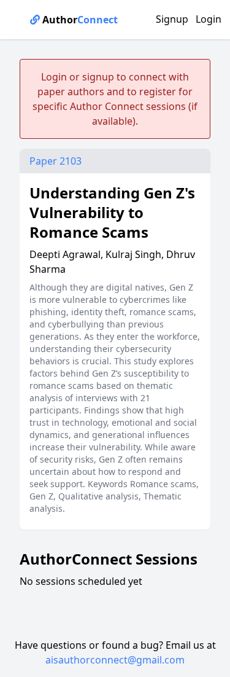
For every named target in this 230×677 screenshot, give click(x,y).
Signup (172, 19)
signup (98, 77)
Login (208, 19)
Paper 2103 (55, 161)
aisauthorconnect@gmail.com (115, 660)
